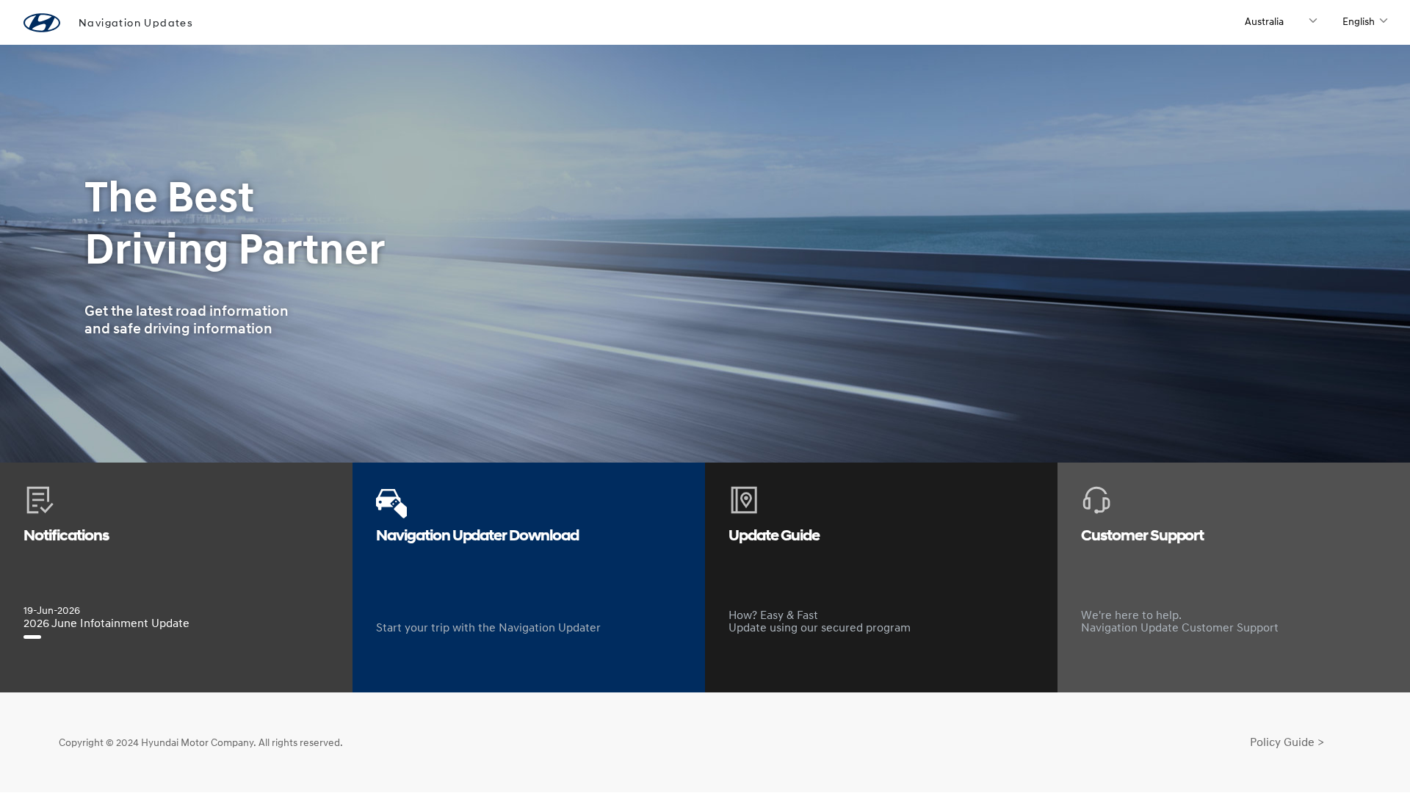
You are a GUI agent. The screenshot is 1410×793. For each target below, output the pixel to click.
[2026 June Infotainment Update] (32, 637)
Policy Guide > (1287, 741)
